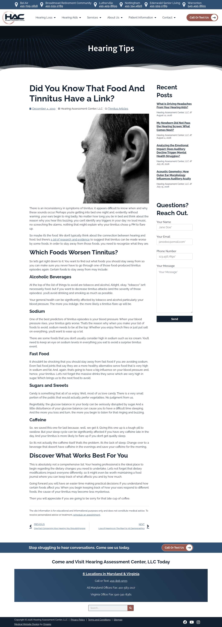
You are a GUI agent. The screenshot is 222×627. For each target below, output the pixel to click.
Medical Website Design (26, 624)
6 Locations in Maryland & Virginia (111, 574)
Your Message (166, 265)
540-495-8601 (197, 6)
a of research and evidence (70, 239)
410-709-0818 (29, 6)
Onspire (47, 624)
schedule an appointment (86, 514)
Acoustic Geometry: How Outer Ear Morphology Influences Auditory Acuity (174, 175)
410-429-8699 (108, 6)
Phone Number (166, 251)
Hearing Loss (44, 17)
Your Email (163, 236)
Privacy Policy (78, 619)
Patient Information (141, 17)
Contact (167, 17)
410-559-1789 (54, 6)
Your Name (164, 222)
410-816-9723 (118, 580)
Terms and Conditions (99, 619)
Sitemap (118, 619)
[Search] (130, 608)
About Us (113, 17)
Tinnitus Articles (118, 108)
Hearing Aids (70, 17)
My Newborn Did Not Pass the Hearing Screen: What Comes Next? (173, 126)
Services (92, 17)
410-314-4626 (133, 6)
